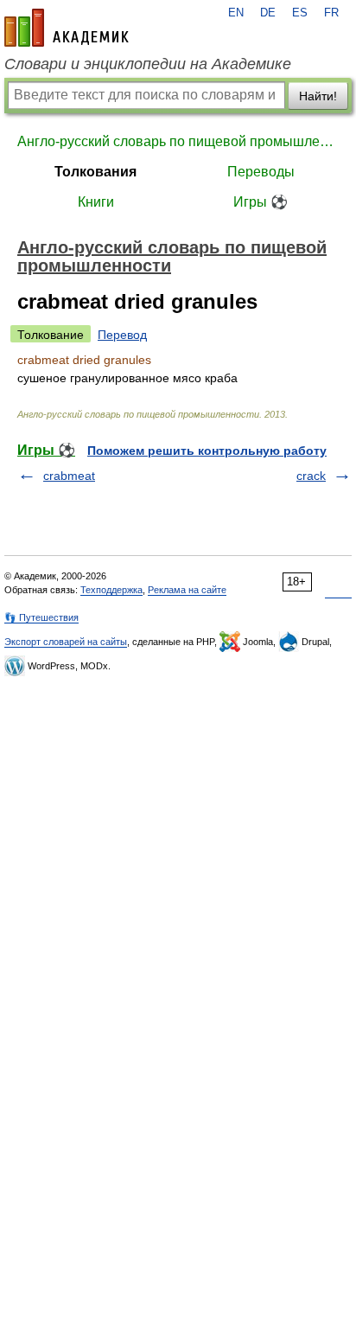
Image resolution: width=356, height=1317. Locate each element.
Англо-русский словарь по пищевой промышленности (178, 141)
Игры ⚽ (260, 202)
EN (236, 13)
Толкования (95, 171)
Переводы (261, 171)
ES (300, 13)
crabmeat (69, 476)
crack (311, 476)
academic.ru (66, 28)
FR (331, 13)
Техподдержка (111, 590)
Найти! (318, 96)
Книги (96, 202)
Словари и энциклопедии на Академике (147, 64)
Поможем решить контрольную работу (207, 450)
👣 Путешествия (41, 617)
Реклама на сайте (187, 590)
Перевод (122, 335)
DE (268, 13)
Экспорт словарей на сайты (65, 641)
